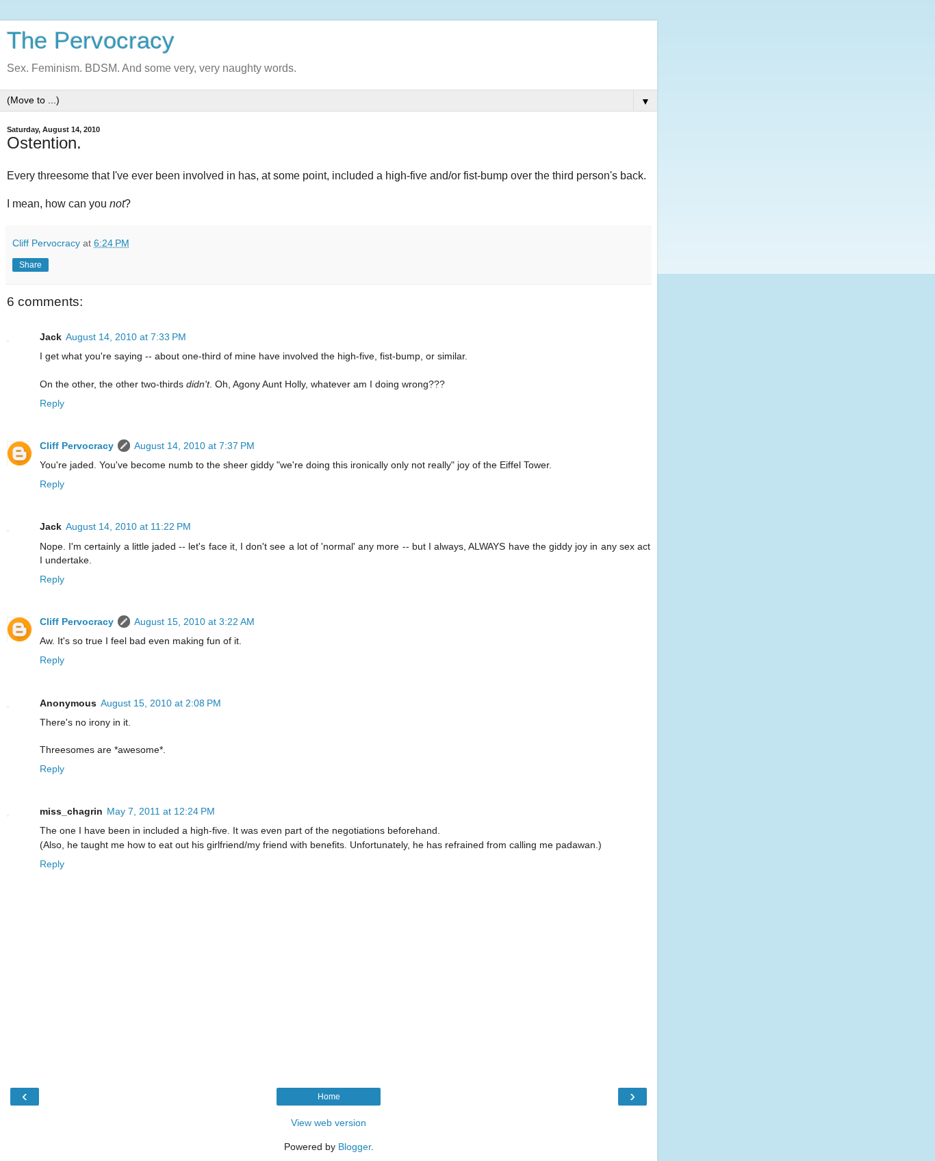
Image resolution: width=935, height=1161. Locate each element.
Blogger (354, 1146)
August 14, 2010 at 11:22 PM (128, 526)
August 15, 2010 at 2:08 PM (161, 703)
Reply (52, 403)
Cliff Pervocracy (77, 445)
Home (329, 1096)
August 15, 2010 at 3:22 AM (194, 621)
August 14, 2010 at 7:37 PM (194, 445)
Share (30, 265)
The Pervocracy (91, 40)
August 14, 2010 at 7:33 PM (126, 336)
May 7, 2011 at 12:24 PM (161, 811)
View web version (328, 1122)
